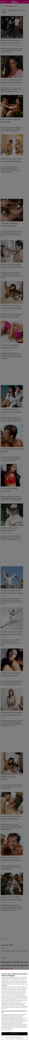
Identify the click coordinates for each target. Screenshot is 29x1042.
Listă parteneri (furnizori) (6, 1030)
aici (17, 999)
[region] (14, 1006)
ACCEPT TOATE (14, 1033)
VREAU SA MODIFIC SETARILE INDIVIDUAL (14, 1037)
